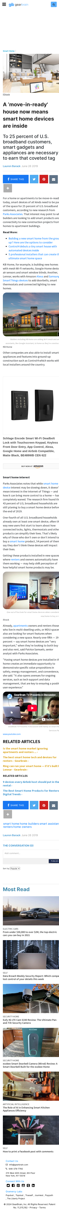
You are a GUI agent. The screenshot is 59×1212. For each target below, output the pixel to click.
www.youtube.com (12, 734)
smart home (17, 541)
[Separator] (7, 188)
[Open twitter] (8, 1185)
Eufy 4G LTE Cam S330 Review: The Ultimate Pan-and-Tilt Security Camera (30, 1021)
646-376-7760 (16, 1169)
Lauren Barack (11, 166)
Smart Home (8, 51)
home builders (29, 823)
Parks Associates (12, 214)
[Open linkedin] (33, 1185)
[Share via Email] (53, 179)
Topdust (19, 1195)
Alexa (40, 276)
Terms (42, 1207)
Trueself (29, 1195)
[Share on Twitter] (34, 179)
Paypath (49, 1195)
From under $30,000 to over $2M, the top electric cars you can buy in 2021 (30, 933)
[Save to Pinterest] (44, 179)
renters (15, 559)
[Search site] (54, 4)
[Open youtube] (23, 1185)
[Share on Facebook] (16, 179)
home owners (22, 826)
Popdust (10, 1195)
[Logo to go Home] (18, 5)
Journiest (39, 1195)
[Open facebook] (13, 1185)
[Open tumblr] (28, 1185)
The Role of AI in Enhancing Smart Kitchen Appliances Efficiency (26, 1109)
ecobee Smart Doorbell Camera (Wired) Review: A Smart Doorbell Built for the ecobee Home (30, 1065)
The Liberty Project (16, 1198)
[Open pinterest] (18, 1185)
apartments (20, 625)
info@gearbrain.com (18, 1164)
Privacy (33, 1207)
